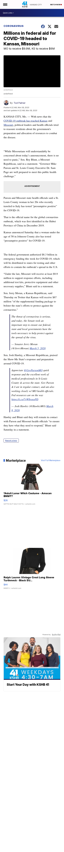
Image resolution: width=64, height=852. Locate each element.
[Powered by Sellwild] (56, 635)
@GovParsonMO (33, 370)
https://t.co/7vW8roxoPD (24, 399)
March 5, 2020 (38, 348)
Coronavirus (14, 25)
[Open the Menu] (5, 4)
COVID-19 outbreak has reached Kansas (25, 120)
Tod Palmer (19, 102)
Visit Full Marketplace (50, 460)
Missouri (8, 125)
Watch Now (55, 4)
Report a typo (11, 440)
